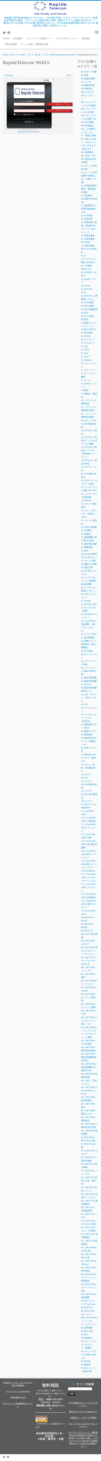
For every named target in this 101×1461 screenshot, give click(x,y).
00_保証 (84, 75)
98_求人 (84, 1334)
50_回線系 (85, 534)
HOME (6, 38)
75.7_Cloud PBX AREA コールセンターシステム (88, 877)
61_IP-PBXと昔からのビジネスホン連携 (89, 607)
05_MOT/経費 (87, 306)
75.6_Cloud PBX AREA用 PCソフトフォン (88, 854)
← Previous (8, 75)
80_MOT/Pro (86, 931)
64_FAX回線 (87, 651)
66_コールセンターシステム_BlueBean (89, 717)
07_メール (85, 380)
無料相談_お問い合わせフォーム (50, 1406)
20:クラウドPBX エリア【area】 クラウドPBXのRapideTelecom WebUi (43, 55)
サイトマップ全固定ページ (40, 38)
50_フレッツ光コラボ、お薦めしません (89, 513)
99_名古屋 (85, 1361)
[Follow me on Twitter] (5, 32)
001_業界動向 (87, 152)
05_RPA (84, 313)
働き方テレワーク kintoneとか (83, 1412)
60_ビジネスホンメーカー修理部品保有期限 (89, 580)
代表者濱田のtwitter (18, 1397)
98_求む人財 (87, 1331)
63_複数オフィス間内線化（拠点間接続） (89, 644)
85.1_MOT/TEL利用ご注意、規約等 (89, 1180)
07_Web (84, 353)
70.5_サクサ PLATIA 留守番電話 (89, 794)
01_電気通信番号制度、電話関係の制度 (89, 188)
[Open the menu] (97, 32)
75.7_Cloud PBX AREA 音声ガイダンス (88, 904)
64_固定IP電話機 (90, 678)
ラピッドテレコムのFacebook (18, 1391)
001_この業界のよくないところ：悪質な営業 (88, 132)
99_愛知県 (85, 1365)
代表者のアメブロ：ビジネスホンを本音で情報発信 (18, 1384)
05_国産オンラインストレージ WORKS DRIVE (89, 326)
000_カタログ (87, 92)
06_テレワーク (88, 339)
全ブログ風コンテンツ (67, 38)
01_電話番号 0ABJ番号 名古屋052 (89, 198)
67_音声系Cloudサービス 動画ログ (88, 757)
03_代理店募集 (88, 235)
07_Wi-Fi (85, 356)
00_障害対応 (87, 89)
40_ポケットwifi (88, 420)
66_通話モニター (89, 731)
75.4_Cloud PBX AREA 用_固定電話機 (89, 844)
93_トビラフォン (89, 1324)
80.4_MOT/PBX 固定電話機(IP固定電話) (88, 1057)
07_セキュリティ (89, 370)
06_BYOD (85, 336)
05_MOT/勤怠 (87, 302)
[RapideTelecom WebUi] (38, 105)
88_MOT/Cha (87, 1307)
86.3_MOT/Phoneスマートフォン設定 (88, 1287)
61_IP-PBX (86, 601)
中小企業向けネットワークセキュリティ (83, 1404)
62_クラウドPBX (89, 634)
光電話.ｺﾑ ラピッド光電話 (83, 1418)
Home (5, 55)
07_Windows (86, 360)
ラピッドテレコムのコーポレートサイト (83, 1425)
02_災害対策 (87, 219)
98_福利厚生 (87, 1338)
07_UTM (85, 350)
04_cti (83, 255)
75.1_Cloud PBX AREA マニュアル (88, 827)
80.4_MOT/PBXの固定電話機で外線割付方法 (89, 1067)
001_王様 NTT (88, 155)
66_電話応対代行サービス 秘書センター (89, 741)
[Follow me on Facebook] (9, 32)
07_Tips (84, 346)
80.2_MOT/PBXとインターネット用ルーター (89, 1020)
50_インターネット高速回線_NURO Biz (89, 497)
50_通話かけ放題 (89, 564)
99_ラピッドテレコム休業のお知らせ (89, 1354)
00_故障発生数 (88, 85)
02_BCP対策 (86, 215)
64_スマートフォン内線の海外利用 (89, 671)
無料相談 (86, 38)
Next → (70, 75)
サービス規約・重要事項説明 (34, 44)
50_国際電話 (87, 547)
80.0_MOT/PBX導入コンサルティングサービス (89, 950)
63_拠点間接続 (88, 637)
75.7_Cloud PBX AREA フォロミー (88, 887)
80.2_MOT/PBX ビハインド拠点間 (88, 997)
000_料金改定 (87, 125)
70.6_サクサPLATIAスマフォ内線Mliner (89, 804)
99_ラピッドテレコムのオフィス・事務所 (89, 1344)
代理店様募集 (10, 44)
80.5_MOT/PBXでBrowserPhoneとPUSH (89, 1090)
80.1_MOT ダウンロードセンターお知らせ (89, 960)
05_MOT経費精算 (89, 309)
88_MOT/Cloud (88, 1311)
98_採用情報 (87, 1328)
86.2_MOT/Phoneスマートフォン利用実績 (88, 1277)
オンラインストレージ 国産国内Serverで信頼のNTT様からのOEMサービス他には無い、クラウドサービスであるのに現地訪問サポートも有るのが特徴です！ (83, 1439)
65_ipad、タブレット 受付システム (88, 697)
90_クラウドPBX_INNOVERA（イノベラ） (89, 1317)
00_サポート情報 (89, 72)
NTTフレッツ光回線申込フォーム (18, 1404)
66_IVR (84, 704)
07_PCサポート (88, 343)
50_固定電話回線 (89, 544)
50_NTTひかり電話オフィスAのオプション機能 (89, 440)
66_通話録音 (87, 734)
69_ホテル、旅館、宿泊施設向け (88, 767)
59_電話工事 (87, 567)
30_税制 (84, 390)
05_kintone (85, 286)
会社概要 (17, 38)
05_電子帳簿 (87, 333)
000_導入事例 (87, 122)
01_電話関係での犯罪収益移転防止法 (89, 208)
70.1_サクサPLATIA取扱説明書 (89, 784)
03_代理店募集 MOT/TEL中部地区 (89, 249)
